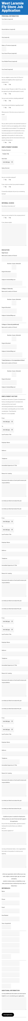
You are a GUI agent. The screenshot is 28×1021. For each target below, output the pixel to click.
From (3, 418)
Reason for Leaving (7, 473)
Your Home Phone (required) (9, 53)
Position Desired (6, 150)
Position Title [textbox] (6, 153)
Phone (3, 899)
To (2, 426)
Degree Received (6, 271)
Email (3, 907)
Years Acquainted (6, 923)
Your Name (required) (7, 19)
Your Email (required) (7, 69)
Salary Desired (5, 168)
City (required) (5, 37)
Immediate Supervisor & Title (9, 465)
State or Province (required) (9, 45)
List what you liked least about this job (11, 508)
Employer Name (6, 442)
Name (3, 891)
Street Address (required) (8, 29)
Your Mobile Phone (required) (9, 61)
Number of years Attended (14, 263)
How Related (5, 915)
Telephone (4, 458)
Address (4, 450)
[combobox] (14, 153)
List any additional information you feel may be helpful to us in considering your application (14, 995)
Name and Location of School (9, 255)
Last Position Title (6, 434)
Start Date (4, 158)
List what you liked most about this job (11, 500)
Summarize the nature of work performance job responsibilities (14, 481)
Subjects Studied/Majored (8, 279)
